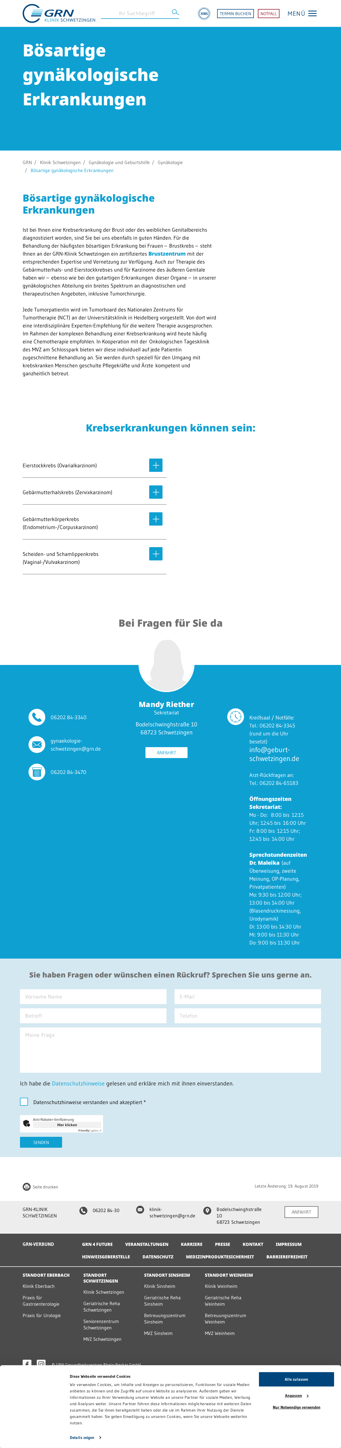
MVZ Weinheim (220, 1333)
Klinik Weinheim (221, 1286)
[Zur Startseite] (59, 13)
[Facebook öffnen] (27, 1364)
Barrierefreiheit (286, 1257)
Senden (41, 1142)
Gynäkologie (170, 162)
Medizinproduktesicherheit (220, 1257)
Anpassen (293, 1395)
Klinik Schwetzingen (60, 162)
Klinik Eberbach (39, 1286)
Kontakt (253, 1244)
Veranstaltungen (146, 1244)
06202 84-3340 (69, 717)
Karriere (191, 1244)
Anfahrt (166, 753)
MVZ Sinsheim (158, 1333)
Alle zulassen (296, 1379)
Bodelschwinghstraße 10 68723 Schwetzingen (239, 1215)
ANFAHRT (301, 1212)
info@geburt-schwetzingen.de (274, 754)
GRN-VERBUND (38, 1244)
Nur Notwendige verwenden (296, 1407)
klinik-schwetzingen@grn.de (172, 1212)
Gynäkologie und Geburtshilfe (119, 162)
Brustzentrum (167, 253)
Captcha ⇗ (89, 1130)
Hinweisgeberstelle (106, 1257)
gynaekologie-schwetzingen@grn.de (76, 745)
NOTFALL (269, 13)
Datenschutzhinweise (78, 1083)
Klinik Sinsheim (159, 1286)
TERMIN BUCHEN (235, 13)
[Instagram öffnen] (41, 1364)
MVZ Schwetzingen (102, 1339)
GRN (27, 162)
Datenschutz (158, 1257)
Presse (222, 1244)
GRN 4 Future (97, 1244)
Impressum (289, 1244)
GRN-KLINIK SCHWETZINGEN (40, 1212)
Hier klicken (67, 1124)
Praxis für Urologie (42, 1315)
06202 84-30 (106, 1210)
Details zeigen (82, 1437)
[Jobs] (204, 13)
